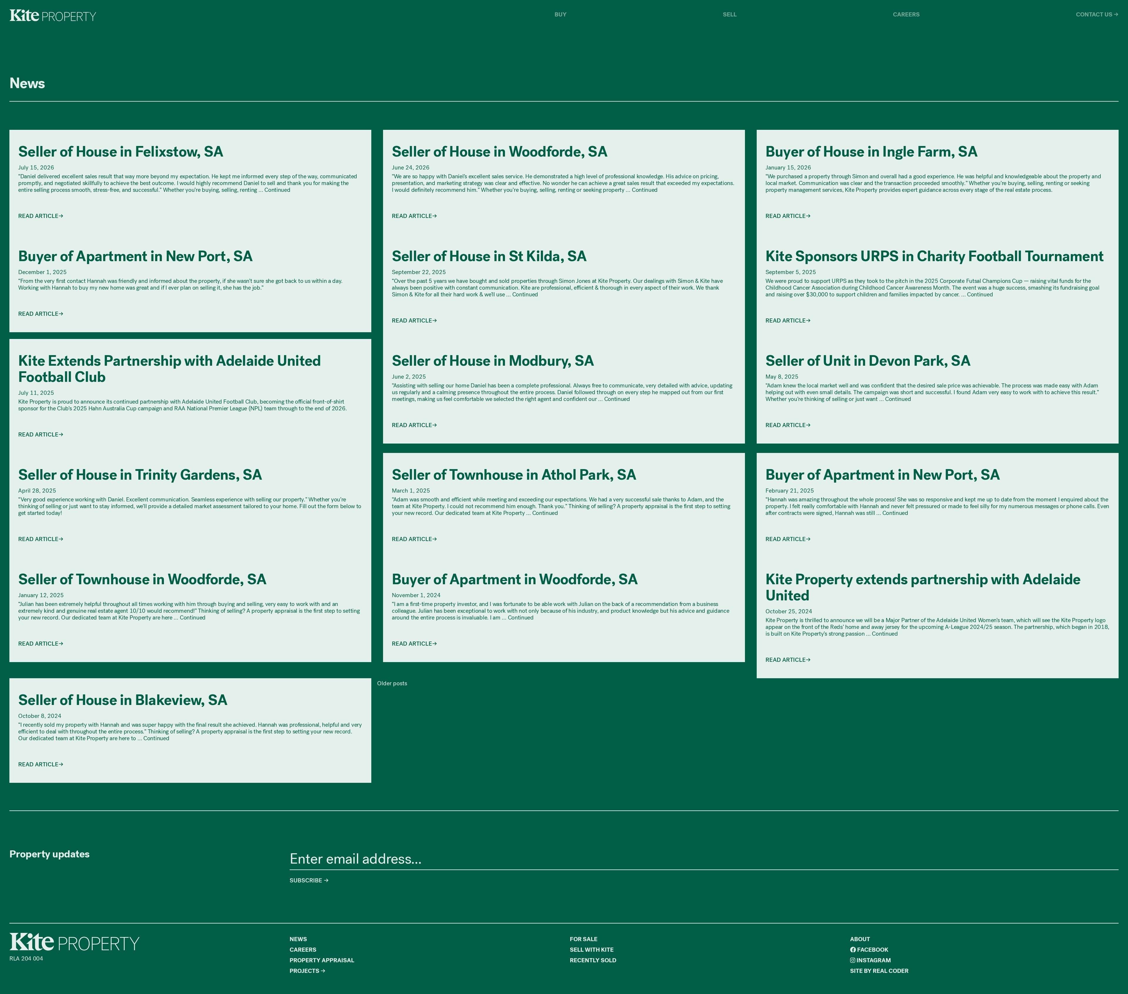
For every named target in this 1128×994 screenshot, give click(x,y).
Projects (304, 971)
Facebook (872, 950)
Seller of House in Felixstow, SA (120, 152)
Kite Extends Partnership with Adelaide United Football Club (169, 369)
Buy (561, 15)
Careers (906, 15)
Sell (730, 15)
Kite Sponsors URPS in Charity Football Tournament (935, 256)
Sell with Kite (592, 950)
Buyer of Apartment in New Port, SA (135, 256)
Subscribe (307, 880)
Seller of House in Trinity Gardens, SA (140, 475)
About (860, 939)
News (298, 939)
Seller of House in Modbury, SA (493, 361)
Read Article (38, 216)
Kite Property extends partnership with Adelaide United (923, 587)
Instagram (873, 960)
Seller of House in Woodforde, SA (499, 152)
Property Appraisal (322, 960)
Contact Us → (1097, 15)
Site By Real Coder (879, 971)
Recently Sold (593, 960)
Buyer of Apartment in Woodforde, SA (515, 579)
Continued (277, 190)
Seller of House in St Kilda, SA (489, 256)
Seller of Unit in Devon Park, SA (868, 361)
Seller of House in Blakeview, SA (122, 700)
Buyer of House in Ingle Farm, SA (872, 152)
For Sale (583, 939)
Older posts (392, 683)
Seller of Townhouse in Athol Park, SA (514, 475)
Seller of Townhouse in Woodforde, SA (142, 579)
